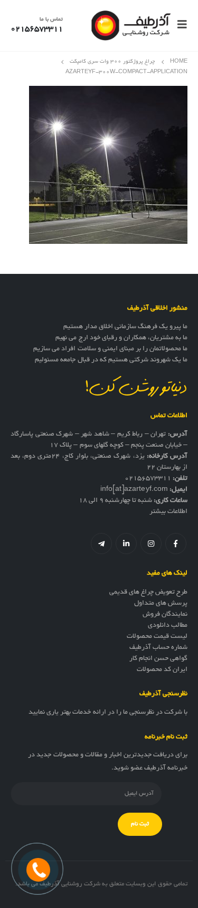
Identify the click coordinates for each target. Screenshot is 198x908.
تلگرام (101, 543)
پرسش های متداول (160, 603)
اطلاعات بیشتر (168, 512)
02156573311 (148, 478)
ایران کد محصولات (162, 670)
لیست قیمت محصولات (157, 636)
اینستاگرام (151, 543)
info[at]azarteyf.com (134, 490)
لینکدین (126, 543)
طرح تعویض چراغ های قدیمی (148, 592)
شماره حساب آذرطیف (158, 648)
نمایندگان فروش (165, 614)
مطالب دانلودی (167, 625)
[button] (179, 25)
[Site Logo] (131, 26)
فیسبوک (175, 543)
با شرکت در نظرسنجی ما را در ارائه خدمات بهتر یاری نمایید (108, 712)
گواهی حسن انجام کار (158, 659)
